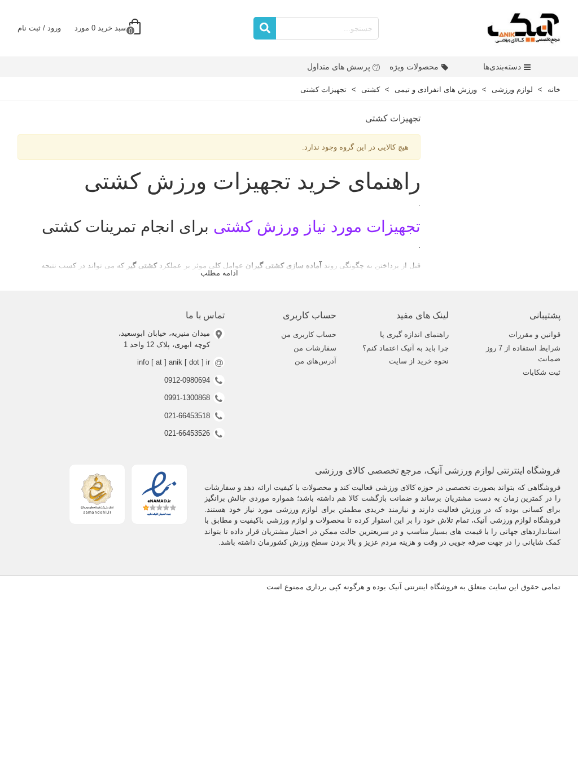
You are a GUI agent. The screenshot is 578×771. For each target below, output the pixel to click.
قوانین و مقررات (535, 334)
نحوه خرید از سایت (418, 361)
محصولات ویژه (414, 66)
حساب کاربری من (308, 334)
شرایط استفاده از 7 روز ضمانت (523, 353)
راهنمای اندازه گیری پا (414, 334)
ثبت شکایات (542, 372)
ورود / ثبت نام (39, 28)
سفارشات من (315, 348)
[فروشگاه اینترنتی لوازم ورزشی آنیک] (524, 28)
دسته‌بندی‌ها (502, 66)
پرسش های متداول (338, 66)
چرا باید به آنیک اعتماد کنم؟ (405, 348)
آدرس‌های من (315, 361)
